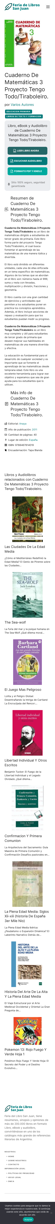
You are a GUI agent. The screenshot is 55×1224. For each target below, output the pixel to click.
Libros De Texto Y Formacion (24, 116)
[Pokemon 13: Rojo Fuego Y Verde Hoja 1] (27, 1043)
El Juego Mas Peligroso (23, 690)
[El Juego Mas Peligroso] (27, 683)
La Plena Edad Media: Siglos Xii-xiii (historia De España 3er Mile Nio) (27, 916)
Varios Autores (22, 105)
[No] (51, 1212)
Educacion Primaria (19, 111)
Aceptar (28, 1219)
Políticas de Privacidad (21, 1173)
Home (11, 1156)
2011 (34, 429)
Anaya (22, 423)
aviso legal (14, 1177)
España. (33, 439)
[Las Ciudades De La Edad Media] (27, 540)
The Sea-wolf (15, 622)
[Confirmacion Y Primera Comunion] (27, 829)
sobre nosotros (17, 1160)
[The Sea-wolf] (28, 615)
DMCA (11, 1181)
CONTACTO (13, 1164)
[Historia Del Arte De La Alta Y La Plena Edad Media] (27, 985)
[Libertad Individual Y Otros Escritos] (28, 753)
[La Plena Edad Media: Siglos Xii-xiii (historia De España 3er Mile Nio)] (27, 905)
